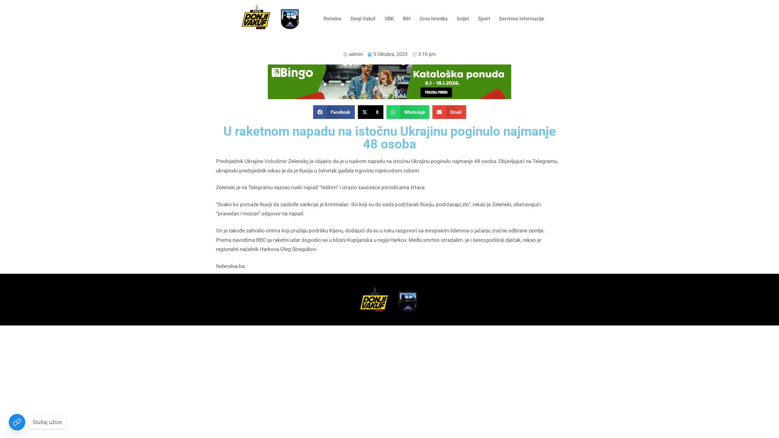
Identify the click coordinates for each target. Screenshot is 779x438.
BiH (406, 19)
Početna (332, 19)
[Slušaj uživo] (17, 422)
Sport (484, 19)
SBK (389, 19)
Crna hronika (434, 19)
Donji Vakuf (363, 19)
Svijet (463, 19)
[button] (334, 112)
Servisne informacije (521, 19)
